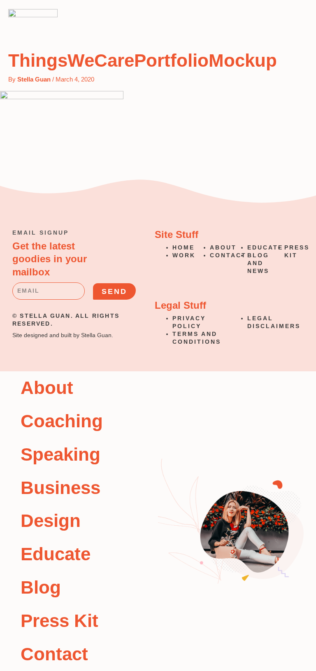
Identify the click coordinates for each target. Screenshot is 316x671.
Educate (56, 554)
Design (51, 520)
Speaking (60, 454)
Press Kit (59, 620)
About (47, 387)
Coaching (62, 421)
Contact (54, 654)
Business (60, 488)
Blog (41, 587)
